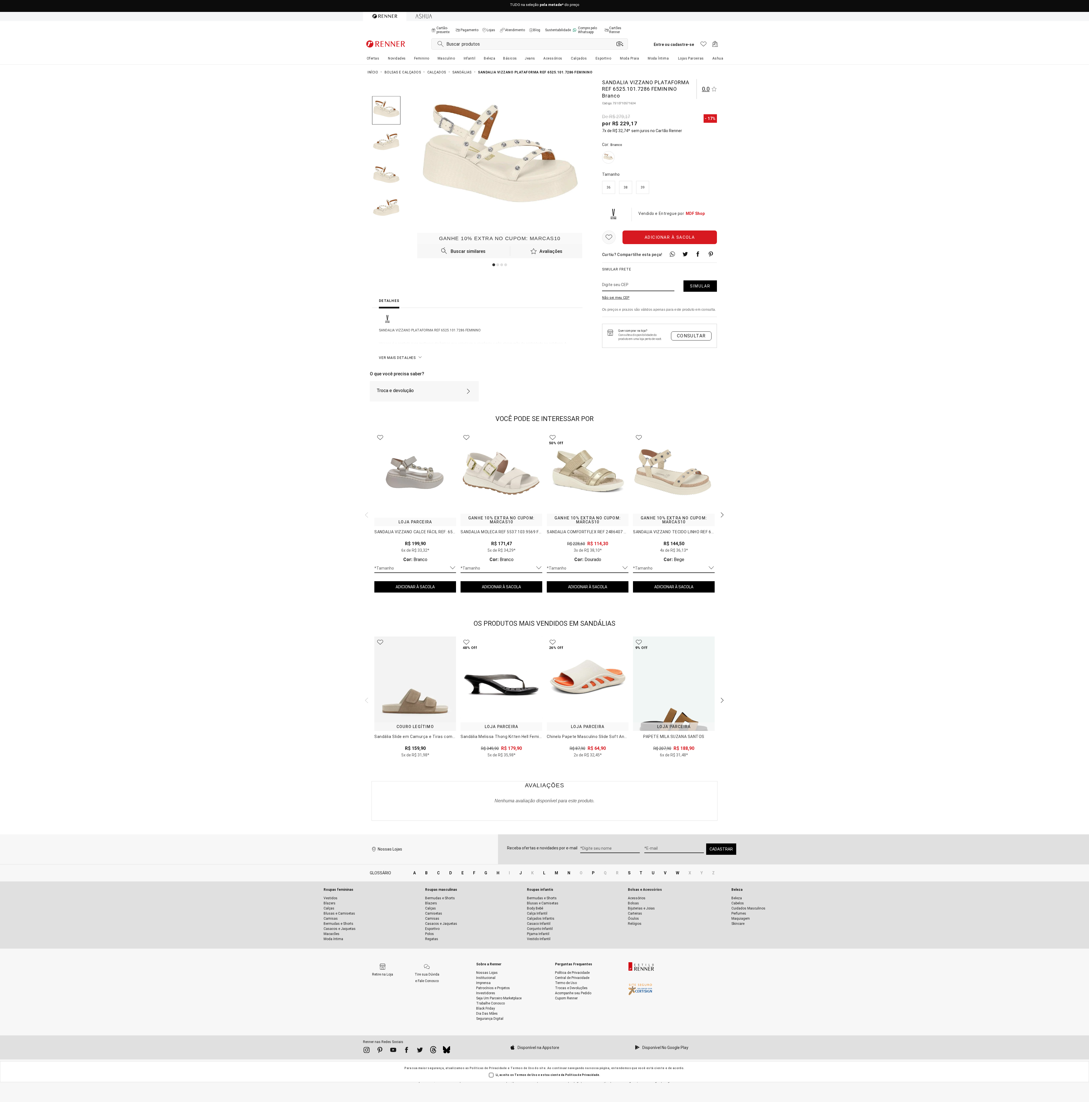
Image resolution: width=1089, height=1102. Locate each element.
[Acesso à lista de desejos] (703, 45)
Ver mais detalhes (397, 358)
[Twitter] (419, 1051)
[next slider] (366, 514)
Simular (700, 286)
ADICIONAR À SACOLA (415, 587)
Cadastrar (721, 849)
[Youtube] (393, 1051)
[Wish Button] (609, 237)
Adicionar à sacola (670, 237)
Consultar (691, 336)
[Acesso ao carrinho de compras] (715, 45)
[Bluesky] (446, 1051)
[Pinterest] (379, 1051)
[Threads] (433, 1051)
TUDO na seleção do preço (544, 6)
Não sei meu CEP (616, 298)
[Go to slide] (493, 264)
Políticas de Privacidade (488, 1068)
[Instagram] (366, 1051)
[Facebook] (406, 1051)
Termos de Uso (522, 1068)
